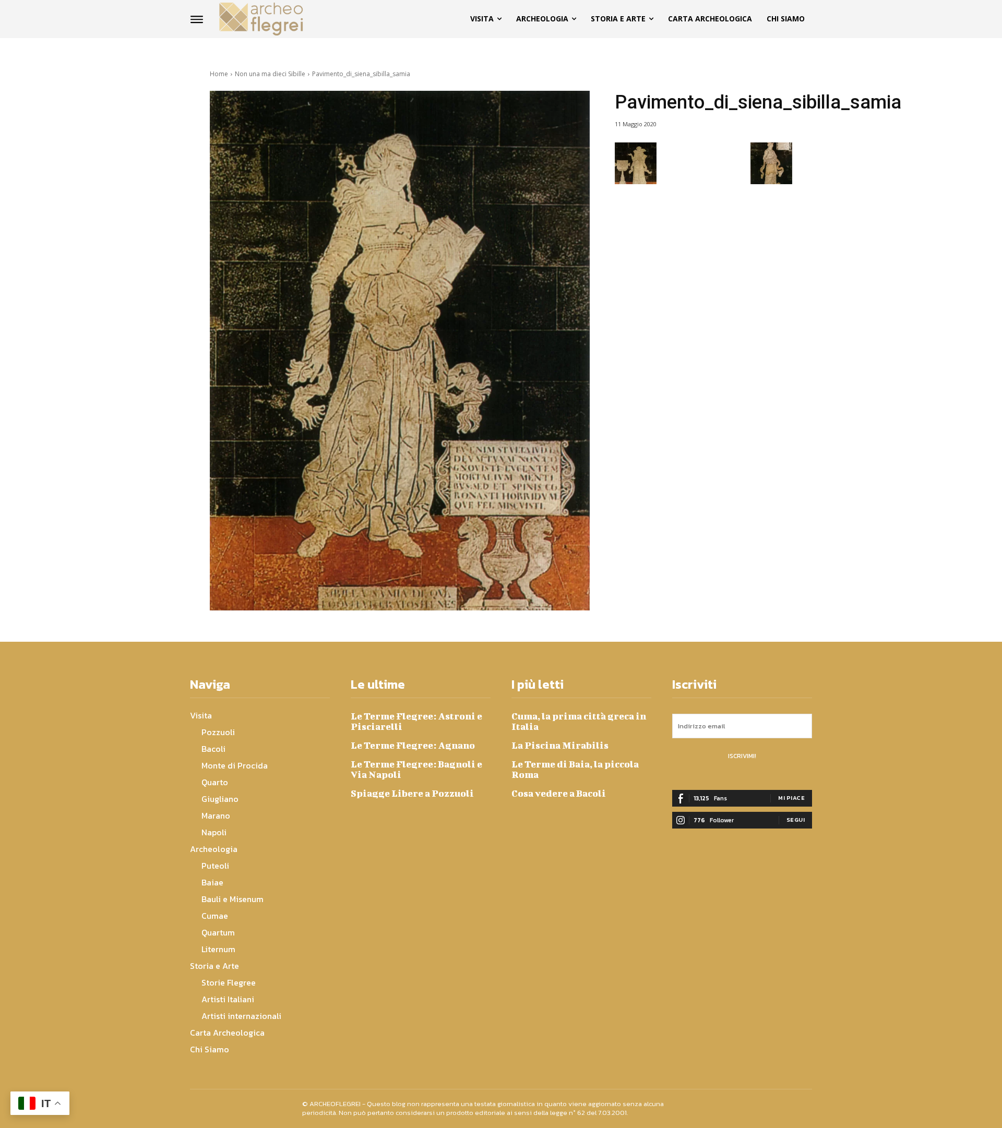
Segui (795, 819)
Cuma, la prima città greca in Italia (578, 721)
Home (219, 73)
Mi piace (791, 798)
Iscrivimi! (742, 756)
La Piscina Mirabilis (560, 745)
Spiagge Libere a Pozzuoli (412, 793)
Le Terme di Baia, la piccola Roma (575, 769)
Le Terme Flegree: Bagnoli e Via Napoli (416, 769)
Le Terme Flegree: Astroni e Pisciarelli (416, 721)
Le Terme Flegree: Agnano (413, 745)
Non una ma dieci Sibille (270, 73)
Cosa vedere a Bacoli (558, 793)
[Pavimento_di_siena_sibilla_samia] (400, 350)
